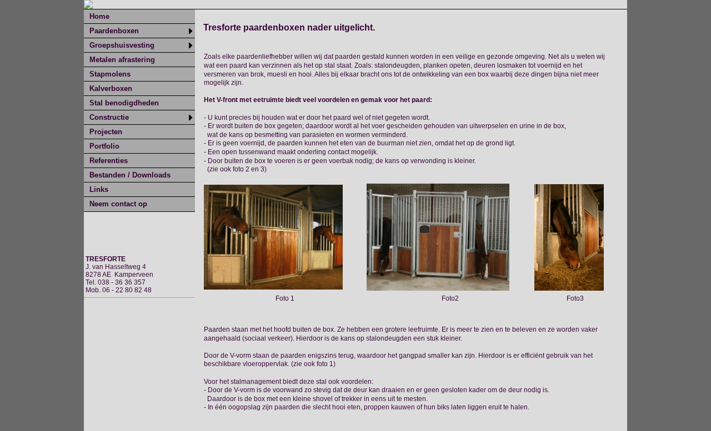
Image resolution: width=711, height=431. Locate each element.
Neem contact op (118, 204)
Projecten (105, 132)
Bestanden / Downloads (130, 175)
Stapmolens (110, 74)
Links (98, 189)
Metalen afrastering (122, 59)
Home (99, 16)
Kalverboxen (110, 88)
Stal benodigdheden (124, 103)
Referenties (108, 160)
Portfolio (104, 146)
